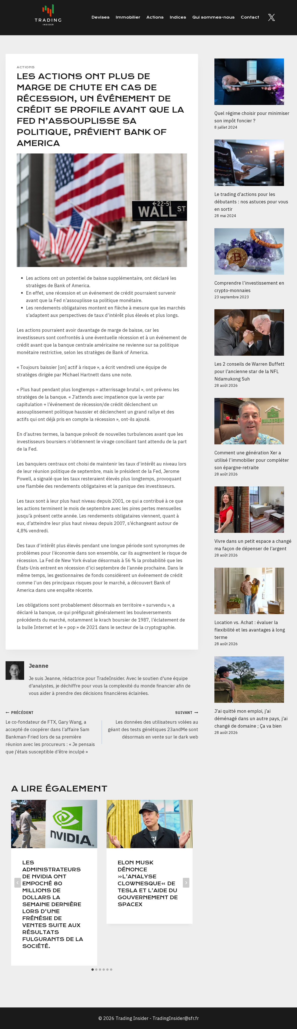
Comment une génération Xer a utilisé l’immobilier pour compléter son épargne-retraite (251, 460)
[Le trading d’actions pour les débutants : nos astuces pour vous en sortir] (252, 163)
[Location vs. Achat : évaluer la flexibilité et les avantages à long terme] (252, 591)
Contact (250, 17)
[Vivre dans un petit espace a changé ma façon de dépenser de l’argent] (252, 509)
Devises (100, 17)
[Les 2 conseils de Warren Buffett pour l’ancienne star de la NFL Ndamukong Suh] (252, 332)
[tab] (92, 969)
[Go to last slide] (17, 883)
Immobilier (128, 17)
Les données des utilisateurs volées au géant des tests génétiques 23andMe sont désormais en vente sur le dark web (153, 725)
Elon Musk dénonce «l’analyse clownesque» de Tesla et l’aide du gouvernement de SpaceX (148, 883)
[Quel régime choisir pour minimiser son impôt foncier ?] (252, 82)
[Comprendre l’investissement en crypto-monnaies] (252, 251)
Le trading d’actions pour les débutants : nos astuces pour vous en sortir (251, 201)
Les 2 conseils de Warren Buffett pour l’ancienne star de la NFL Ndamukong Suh (249, 371)
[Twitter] (271, 17)
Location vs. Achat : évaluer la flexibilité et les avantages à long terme (249, 629)
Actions (155, 17)
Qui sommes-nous (213, 17)
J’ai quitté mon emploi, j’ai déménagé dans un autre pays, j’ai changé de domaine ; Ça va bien (250, 718)
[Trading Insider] (48, 17)
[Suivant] (186, 883)
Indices (178, 17)
